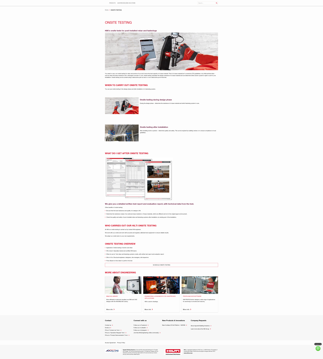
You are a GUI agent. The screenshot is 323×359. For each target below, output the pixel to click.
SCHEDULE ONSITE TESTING (161, 265)
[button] (112, 3)
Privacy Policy (121, 342)
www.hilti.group (188, 353)
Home (106, 10)
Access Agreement (110, 342)
